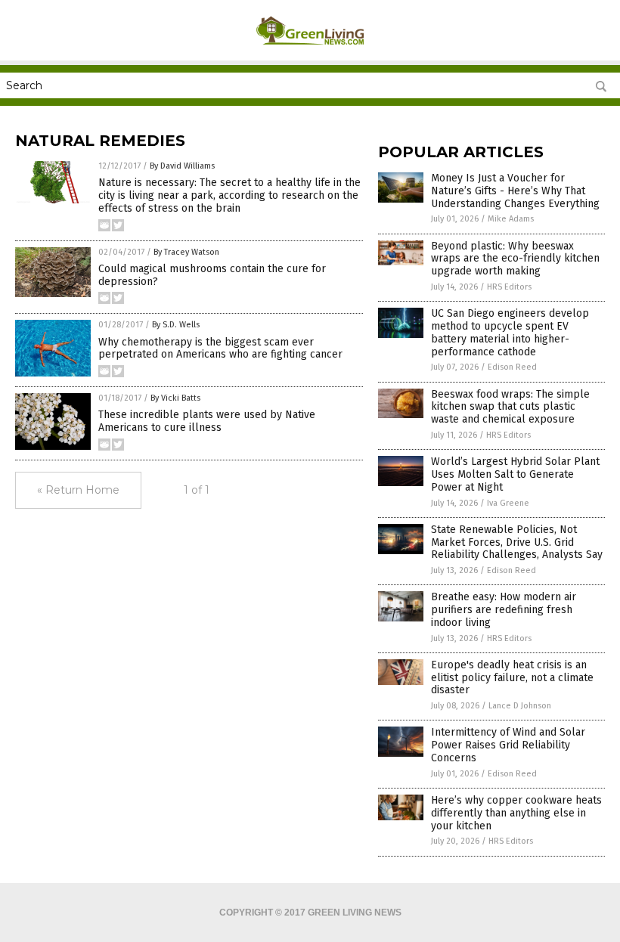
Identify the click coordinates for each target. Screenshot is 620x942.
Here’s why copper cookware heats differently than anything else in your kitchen (516, 813)
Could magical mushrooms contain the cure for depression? (212, 275)
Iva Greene (508, 503)
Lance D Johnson (519, 706)
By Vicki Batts (175, 398)
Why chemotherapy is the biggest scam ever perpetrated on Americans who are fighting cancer (220, 348)
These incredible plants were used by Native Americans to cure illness (206, 421)
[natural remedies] (310, 50)
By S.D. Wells (176, 325)
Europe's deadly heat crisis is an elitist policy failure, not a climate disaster (512, 677)
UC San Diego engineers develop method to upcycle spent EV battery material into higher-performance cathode (510, 332)
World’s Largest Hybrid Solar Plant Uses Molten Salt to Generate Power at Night (515, 474)
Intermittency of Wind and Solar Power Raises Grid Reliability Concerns (508, 745)
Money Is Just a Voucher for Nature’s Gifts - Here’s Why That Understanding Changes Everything (515, 191)
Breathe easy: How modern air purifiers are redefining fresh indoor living (503, 609)
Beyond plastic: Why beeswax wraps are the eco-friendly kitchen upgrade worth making (515, 259)
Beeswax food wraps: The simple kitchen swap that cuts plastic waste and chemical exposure (510, 407)
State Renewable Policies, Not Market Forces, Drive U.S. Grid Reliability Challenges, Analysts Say (517, 542)
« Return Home (78, 490)
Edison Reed (512, 367)
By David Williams (182, 166)
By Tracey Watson (186, 252)
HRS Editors (509, 287)
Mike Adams (511, 219)
